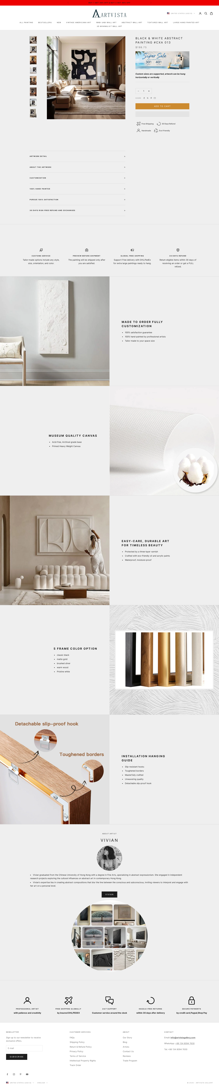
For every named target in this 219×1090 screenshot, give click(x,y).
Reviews (127, 1056)
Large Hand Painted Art (186, 22)
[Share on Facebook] (144, 98)
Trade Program (130, 1060)
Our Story (127, 1037)
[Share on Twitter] (148, 98)
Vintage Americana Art (78, 22)
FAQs (72, 1037)
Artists (126, 1047)
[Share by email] (155, 98)
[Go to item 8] (33, 113)
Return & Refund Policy (81, 1047)
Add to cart (162, 106)
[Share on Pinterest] (151, 98)
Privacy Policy (76, 1051)
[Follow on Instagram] (14, 1074)
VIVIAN (109, 894)
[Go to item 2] (33, 49)
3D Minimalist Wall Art (109, 26)
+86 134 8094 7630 (185, 1043)
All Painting (26, 22)
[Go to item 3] (33, 60)
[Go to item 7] (33, 102)
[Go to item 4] (33, 70)
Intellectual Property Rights (83, 1060)
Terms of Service (78, 1056)
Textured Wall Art (157, 22)
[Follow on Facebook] (7, 1074)
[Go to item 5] (33, 80)
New (59, 22)
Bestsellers (45, 22)
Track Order (75, 1065)
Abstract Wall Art (132, 22)
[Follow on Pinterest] (20, 1074)
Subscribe (17, 1057)
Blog (125, 1042)
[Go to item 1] (33, 40)
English (41, 1083)
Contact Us (128, 1051)
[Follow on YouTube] (27, 1074)
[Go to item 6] (33, 91)
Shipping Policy (77, 1042)
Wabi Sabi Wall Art (106, 22)
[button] (162, 114)
